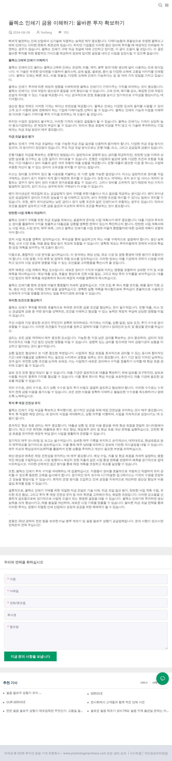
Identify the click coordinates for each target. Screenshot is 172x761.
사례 (154, 682)
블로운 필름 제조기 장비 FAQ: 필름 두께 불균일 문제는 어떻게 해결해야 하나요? (130, 710)
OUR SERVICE (15, 702)
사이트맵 (136, 753)
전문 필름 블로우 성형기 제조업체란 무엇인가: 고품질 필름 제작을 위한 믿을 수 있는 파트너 (45, 710)
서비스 (144, 682)
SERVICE (97, 693)
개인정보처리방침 (156, 753)
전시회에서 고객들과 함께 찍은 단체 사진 (118, 702)
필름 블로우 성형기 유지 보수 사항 (25, 693)
